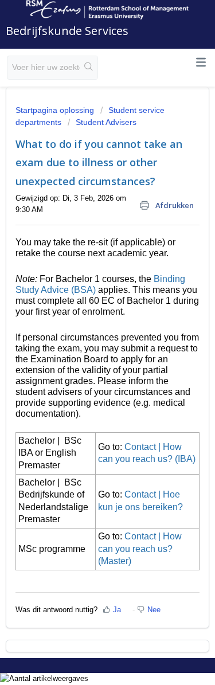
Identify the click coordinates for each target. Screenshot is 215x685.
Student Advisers (106, 122)
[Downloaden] (86, 336)
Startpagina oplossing (55, 110)
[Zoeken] (88, 67)
